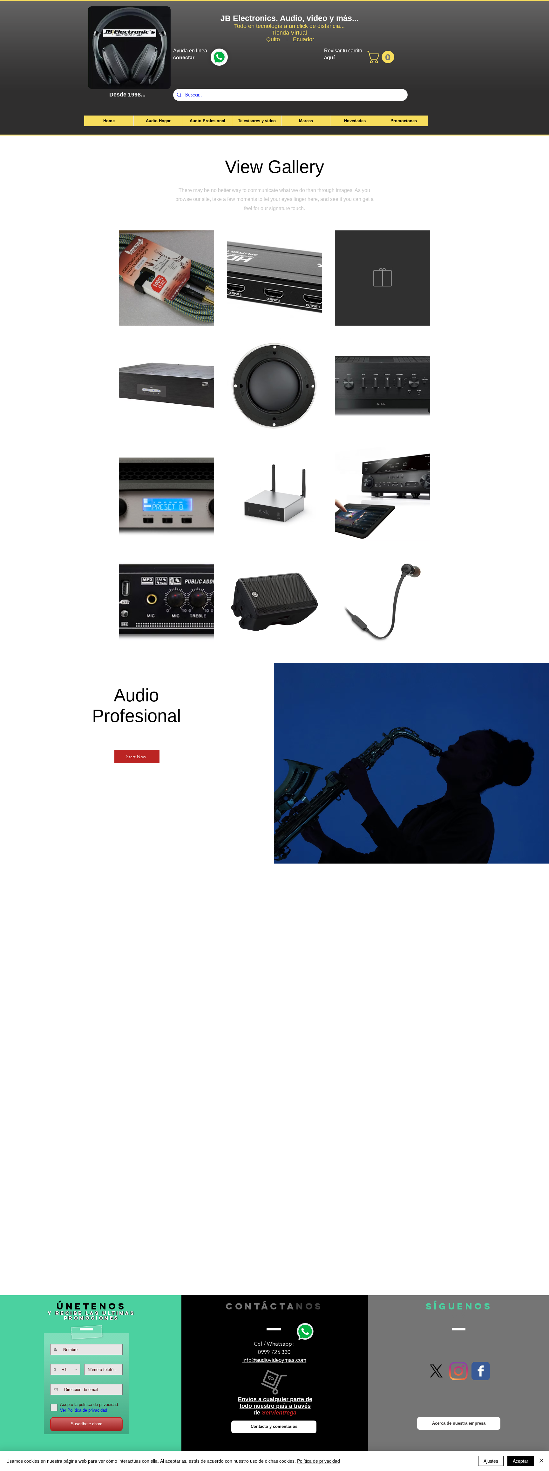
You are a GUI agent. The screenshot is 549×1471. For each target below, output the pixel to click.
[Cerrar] (541, 1461)
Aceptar (520, 1461)
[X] (436, 1371)
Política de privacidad (318, 1461)
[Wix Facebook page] (480, 1371)
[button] (382, 57)
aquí (329, 57)
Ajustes (491, 1461)
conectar (183, 57)
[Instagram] (458, 1371)
